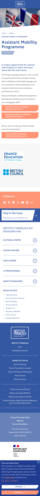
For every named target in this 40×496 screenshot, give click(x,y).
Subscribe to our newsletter (14, 218)
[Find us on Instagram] (9, 202)
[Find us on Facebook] (13, 202)
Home (4, 33)
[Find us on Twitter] (18, 202)
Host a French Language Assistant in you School (16, 135)
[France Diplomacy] (20, 451)
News (11, 33)
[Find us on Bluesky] (4, 202)
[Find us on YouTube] (22, 202)
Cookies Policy (9, 478)
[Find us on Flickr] (31, 202)
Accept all (18, 492)
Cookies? (18, 487)
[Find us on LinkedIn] (27, 202)
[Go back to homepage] (20, 4)
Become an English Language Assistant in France (18, 115)
